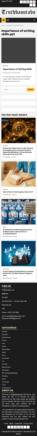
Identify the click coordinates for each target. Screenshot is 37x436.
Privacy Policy (28, 423)
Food (3, 343)
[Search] (34, 20)
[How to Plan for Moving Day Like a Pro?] (18, 174)
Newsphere (27, 431)
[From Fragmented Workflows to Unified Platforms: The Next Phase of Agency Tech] (18, 253)
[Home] (4, 20)
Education (5, 65)
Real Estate (5, 370)
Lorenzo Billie (16, 72)
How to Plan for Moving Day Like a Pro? (18, 192)
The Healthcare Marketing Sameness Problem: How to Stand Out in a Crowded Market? (17, 232)
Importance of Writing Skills (17, 69)
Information (5, 358)
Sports (4, 379)
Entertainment (6, 337)
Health (4, 227)
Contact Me (18, 423)
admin (14, 157)
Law (3, 361)
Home (4, 355)
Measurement (6, 367)
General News (6, 349)
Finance (4, 340)
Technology (6, 269)
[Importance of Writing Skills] (18, 50)
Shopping (5, 376)
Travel (4, 385)
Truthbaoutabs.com (16, 394)
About (11, 423)
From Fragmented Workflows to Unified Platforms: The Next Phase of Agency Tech (18, 273)
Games (4, 346)
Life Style (4, 364)
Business (5, 145)
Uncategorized (6, 388)
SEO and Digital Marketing (9, 373)
